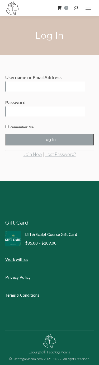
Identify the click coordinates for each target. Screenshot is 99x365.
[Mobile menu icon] (88, 8)
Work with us (16, 259)
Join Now (32, 154)
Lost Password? (60, 154)
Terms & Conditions (22, 295)
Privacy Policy (18, 277)
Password (15, 102)
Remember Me (21, 127)
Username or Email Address (33, 77)
